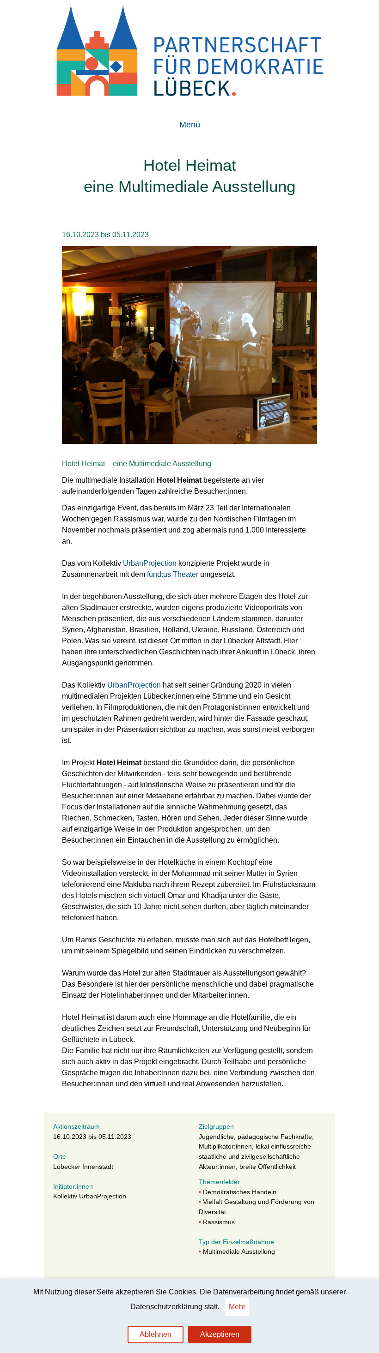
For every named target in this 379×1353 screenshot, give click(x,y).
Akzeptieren (219, 1334)
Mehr (237, 1307)
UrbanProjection (150, 563)
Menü (189, 124)
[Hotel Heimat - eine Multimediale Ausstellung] (189, 441)
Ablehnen (155, 1334)
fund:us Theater (172, 574)
